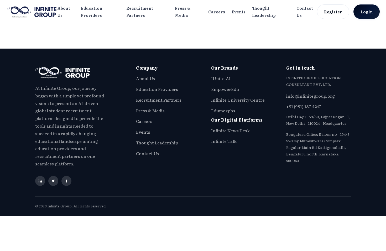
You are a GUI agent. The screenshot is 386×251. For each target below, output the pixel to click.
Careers (216, 12)
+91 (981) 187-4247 (303, 106)
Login (367, 12)
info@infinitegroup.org (310, 96)
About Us (63, 11)
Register (333, 12)
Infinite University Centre (238, 100)
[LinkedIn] (40, 181)
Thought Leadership (264, 11)
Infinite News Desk (230, 130)
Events (239, 12)
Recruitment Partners (139, 11)
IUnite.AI (221, 78)
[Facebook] (66, 181)
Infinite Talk (224, 141)
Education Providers (91, 11)
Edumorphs (223, 110)
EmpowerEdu (225, 89)
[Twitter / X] (53, 181)
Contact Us (304, 11)
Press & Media (183, 11)
